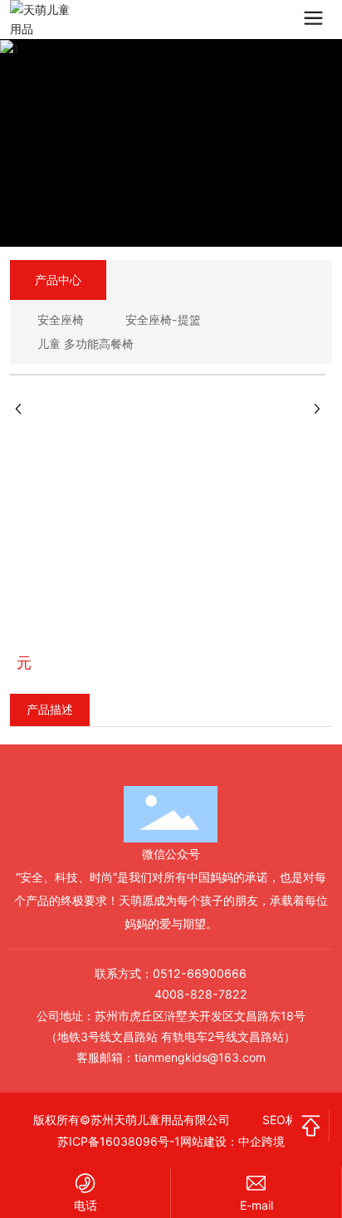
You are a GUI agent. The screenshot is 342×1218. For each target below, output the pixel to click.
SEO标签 (285, 1119)
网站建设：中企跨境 (232, 1141)
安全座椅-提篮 (163, 319)
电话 (85, 1205)
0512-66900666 (200, 973)
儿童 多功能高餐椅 (85, 343)
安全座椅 (60, 319)
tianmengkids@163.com (200, 1057)
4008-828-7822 (200, 994)
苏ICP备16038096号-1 (118, 1141)
